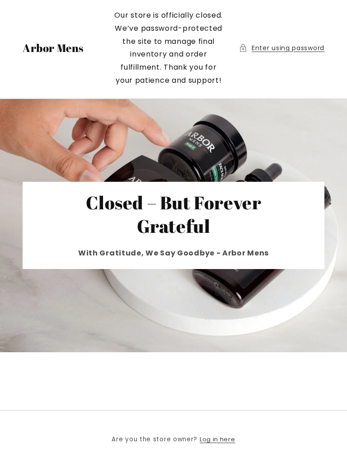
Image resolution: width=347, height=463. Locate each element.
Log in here (217, 439)
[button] (281, 48)
